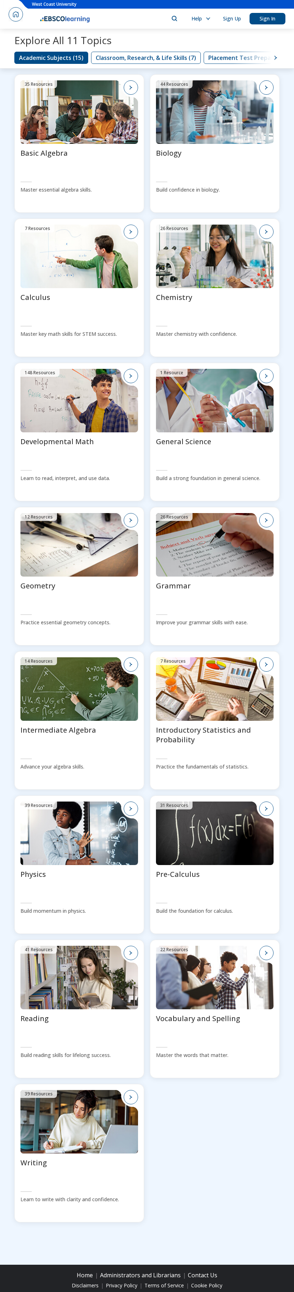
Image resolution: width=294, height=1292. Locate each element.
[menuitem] (200, 19)
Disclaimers (85, 1285)
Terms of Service (164, 1285)
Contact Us (202, 1275)
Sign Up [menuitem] (232, 18)
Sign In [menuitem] (267, 18)
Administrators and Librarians (140, 1275)
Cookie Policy (206, 1285)
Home (85, 1275)
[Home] (65, 19)
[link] (51, 58)
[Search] (174, 18)
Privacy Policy (121, 1285)
